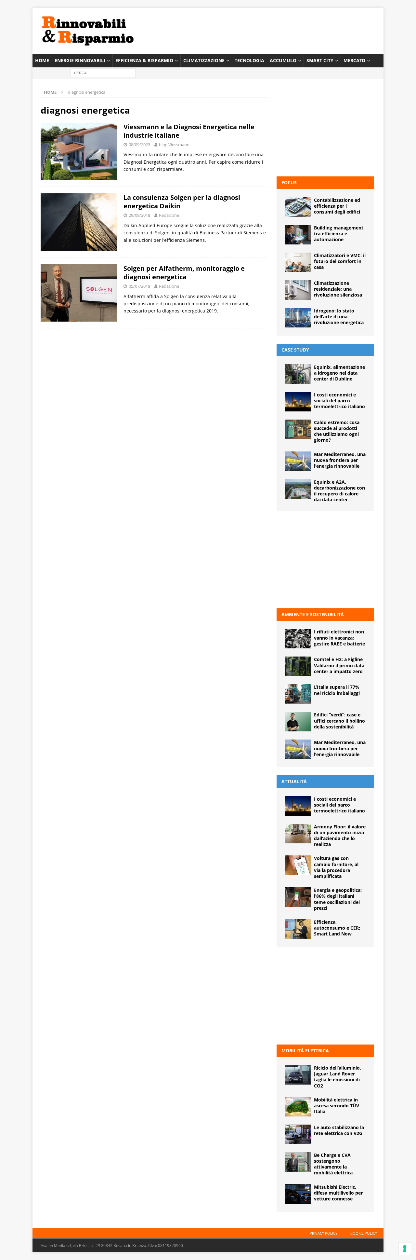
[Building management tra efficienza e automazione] (298, 234)
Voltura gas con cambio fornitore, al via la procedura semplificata (336, 867)
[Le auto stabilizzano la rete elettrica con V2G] (298, 1134)
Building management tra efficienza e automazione (338, 233)
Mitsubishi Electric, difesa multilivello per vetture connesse (338, 1193)
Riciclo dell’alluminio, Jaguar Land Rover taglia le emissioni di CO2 (337, 1077)
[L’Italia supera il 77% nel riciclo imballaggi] (298, 694)
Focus (289, 182)
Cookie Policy (363, 1233)
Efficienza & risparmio (144, 60)
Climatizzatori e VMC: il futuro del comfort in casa (340, 261)
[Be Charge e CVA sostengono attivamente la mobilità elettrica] (298, 1162)
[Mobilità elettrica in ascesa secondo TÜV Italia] (298, 1106)
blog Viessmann (174, 144)
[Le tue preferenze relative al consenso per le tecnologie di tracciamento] (404, 1248)
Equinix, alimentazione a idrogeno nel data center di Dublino (339, 373)
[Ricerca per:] (103, 73)
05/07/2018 (139, 286)
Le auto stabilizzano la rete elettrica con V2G (339, 1130)
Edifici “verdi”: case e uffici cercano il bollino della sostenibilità (339, 720)
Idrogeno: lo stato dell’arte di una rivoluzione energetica (339, 316)
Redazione (169, 215)
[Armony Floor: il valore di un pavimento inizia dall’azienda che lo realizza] (298, 833)
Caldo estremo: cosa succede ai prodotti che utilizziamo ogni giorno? (336, 431)
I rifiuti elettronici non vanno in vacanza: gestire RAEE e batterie (339, 637)
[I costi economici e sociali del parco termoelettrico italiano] (298, 401)
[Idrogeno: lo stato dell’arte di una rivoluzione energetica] (298, 317)
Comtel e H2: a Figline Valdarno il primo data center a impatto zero (339, 665)
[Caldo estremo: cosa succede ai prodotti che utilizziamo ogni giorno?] (298, 429)
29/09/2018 (139, 215)
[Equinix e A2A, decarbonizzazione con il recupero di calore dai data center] (298, 489)
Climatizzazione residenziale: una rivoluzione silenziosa (338, 289)
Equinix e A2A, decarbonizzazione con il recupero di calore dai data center (339, 491)
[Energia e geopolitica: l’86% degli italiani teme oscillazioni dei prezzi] (298, 897)
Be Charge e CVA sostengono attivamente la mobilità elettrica (333, 1164)
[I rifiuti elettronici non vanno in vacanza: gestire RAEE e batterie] (298, 638)
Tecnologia (249, 60)
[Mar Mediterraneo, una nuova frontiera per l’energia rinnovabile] (298, 461)
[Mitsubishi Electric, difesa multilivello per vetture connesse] (298, 1194)
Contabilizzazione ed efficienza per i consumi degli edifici (337, 206)
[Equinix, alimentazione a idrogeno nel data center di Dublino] (298, 374)
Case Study (295, 350)
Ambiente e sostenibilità (312, 614)
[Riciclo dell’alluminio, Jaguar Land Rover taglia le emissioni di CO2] (298, 1075)
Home (42, 60)
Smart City (319, 60)
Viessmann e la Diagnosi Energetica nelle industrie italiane (189, 131)
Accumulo (283, 60)
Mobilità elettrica (305, 1050)
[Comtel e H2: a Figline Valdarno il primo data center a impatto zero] (298, 666)
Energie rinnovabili (80, 60)
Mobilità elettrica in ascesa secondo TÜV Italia (336, 1106)
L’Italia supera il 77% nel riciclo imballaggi (337, 690)
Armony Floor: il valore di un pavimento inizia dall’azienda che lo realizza (340, 836)
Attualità (294, 781)
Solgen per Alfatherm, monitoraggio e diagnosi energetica (184, 272)
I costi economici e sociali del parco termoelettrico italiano (339, 400)
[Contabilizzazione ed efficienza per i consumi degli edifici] (298, 207)
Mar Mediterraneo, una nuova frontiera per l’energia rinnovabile (340, 460)
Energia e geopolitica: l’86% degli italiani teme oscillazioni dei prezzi (338, 899)
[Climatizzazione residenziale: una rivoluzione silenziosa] (298, 290)
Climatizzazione (204, 60)
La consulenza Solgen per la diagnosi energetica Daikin (182, 201)
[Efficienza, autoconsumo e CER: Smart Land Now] (298, 929)
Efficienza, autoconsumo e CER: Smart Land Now (337, 928)
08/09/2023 (139, 144)
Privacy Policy (323, 1233)
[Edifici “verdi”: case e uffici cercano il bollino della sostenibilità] (298, 721)
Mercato (354, 60)
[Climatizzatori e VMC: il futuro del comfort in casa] (298, 262)
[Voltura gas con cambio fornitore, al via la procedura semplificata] (298, 865)
